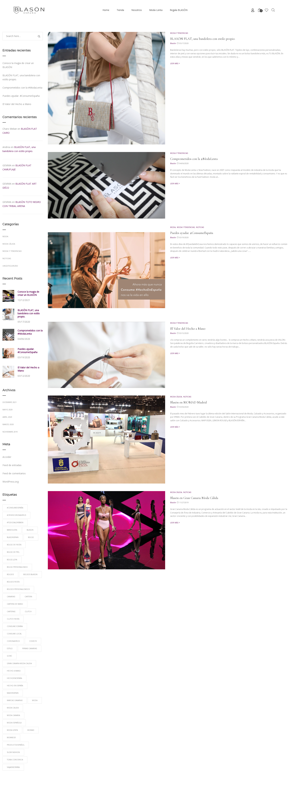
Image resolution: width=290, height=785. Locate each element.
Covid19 (33, 641)
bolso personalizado (17, 567)
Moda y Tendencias (179, 33)
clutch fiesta (13, 619)
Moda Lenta (12, 730)
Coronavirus (13, 641)
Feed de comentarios (14, 473)
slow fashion (13, 752)
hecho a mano (14, 671)
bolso (31, 537)
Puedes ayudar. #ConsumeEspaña (191, 233)
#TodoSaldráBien (15, 522)
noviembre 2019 (10, 431)
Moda (173, 227)
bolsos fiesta (13, 582)
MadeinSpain (12, 693)
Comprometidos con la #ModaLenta (194, 159)
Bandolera (12, 530)
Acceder (7, 457)
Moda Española (14, 723)
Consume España (15, 626)
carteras (11, 611)
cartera (28, 596)
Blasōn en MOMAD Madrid (188, 402)
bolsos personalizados (18, 589)
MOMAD (30, 730)
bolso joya (12, 559)
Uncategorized (10, 266)
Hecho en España (15, 685)
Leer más (174, 63)
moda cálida (176, 397)
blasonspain (12, 537)
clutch (28, 611)
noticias (200, 227)
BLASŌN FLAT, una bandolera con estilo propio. (202, 39)
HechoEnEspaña (14, 678)
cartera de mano (15, 604)
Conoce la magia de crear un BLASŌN (28, 293)
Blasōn (173, 43)
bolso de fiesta (14, 544)
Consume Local (14, 634)
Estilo (10, 648)
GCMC (9, 656)
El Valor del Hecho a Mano (187, 329)
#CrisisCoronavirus (16, 515)
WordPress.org (11, 481)
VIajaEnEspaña (13, 767)
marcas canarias (14, 700)
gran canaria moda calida (19, 663)
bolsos (10, 574)
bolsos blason (30, 574)
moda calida (13, 708)
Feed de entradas (12, 465)
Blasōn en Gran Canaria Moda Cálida (194, 498)
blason (30, 530)
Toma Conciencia (15, 759)
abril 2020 (7, 417)
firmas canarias (29, 648)
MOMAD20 (11, 737)
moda (34, 700)
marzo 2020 (8, 424)
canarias (11, 596)
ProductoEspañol (16, 745)
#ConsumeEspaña (15, 508)
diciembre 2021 (10, 402)
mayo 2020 (8, 409)
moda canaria (13, 715)
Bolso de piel (13, 552)
